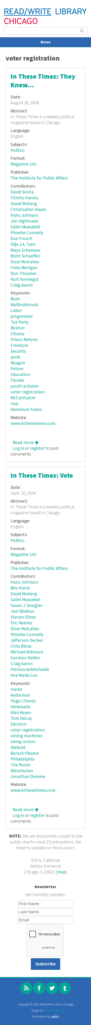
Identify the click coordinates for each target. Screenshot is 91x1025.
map (61, 872)
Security (18, 351)
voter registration (27, 392)
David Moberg (23, 204)
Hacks (16, 689)
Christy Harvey (24, 198)
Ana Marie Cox (23, 675)
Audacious (20, 695)
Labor (16, 311)
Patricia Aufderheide (29, 670)
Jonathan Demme (27, 777)
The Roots (20, 765)
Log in (18, 448)
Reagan (17, 363)
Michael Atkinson (26, 652)
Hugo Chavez (23, 701)
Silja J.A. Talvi (22, 244)
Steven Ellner (23, 617)
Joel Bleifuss (22, 611)
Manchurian (21, 771)
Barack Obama (24, 753)
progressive (21, 316)
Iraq (14, 404)
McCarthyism (22, 398)
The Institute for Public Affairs (39, 178)
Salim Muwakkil (25, 227)
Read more (25, 443)
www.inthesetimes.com (33, 423)
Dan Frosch (21, 239)
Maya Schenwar (25, 250)
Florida (17, 380)
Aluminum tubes (26, 410)
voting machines (26, 736)
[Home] (45, 24)
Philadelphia (22, 759)
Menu (46, 42)
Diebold (17, 748)
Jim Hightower (24, 221)
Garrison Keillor (25, 658)
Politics (17, 150)
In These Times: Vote (41, 475)
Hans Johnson (24, 215)
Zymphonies (52, 1011)
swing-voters (22, 742)
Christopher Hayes (28, 210)
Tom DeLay (21, 718)
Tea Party (19, 322)
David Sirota (22, 192)
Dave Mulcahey (24, 262)
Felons (16, 369)
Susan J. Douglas (26, 606)
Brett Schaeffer (25, 256)
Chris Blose (21, 646)
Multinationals (24, 305)
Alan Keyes (20, 713)
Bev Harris (20, 588)
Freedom (19, 345)
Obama (17, 334)
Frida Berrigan (24, 268)
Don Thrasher (23, 274)
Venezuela (20, 707)
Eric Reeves (21, 623)
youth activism (24, 386)
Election (18, 724)
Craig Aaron (21, 285)
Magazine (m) (23, 164)
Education (20, 375)
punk (15, 357)
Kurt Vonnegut (24, 279)
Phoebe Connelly (26, 233)
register (37, 448)
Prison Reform (24, 340)
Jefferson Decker (26, 640)
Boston (17, 328)
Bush (15, 299)
